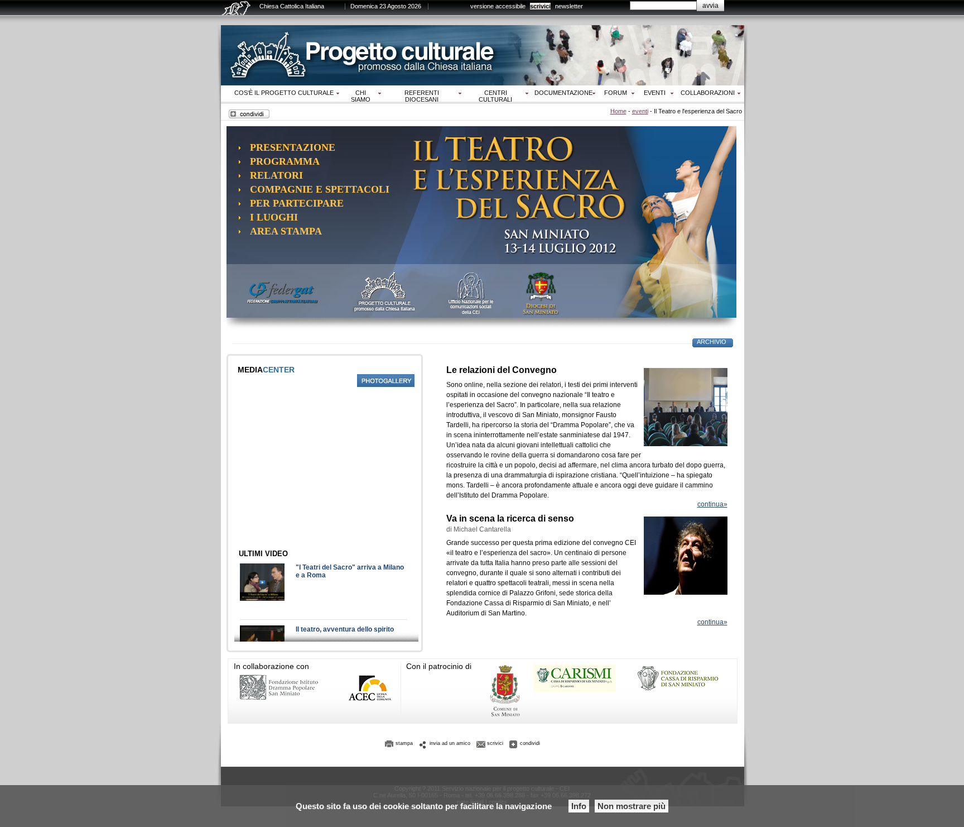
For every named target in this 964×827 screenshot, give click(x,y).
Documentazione (563, 92)
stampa (404, 743)
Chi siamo (360, 96)
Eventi (655, 92)
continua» (712, 504)
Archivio (712, 341)
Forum (615, 92)
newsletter (569, 6)
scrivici (540, 6)
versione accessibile (498, 6)
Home (618, 111)
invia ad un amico (450, 743)
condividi (530, 743)
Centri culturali (495, 96)
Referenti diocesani (421, 96)
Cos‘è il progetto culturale (284, 92)
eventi (640, 111)
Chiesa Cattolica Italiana (291, 6)
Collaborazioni (708, 92)
